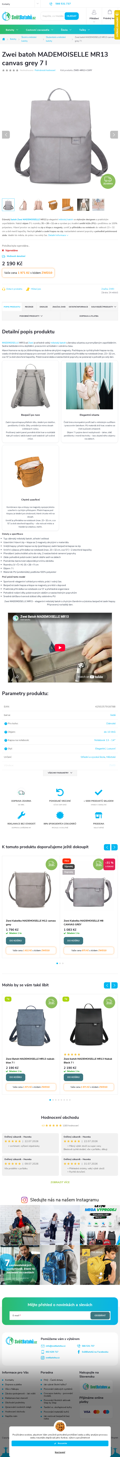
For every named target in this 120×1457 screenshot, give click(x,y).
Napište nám (11, 1416)
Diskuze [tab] (44, 307)
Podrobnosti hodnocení (45, 70)
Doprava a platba (13, 1384)
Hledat (72, 16)
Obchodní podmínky (15, 1402)
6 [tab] (64, 1100)
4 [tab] (58, 1100)
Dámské (110, 723)
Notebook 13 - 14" (104, 740)
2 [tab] (60, 963)
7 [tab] (67, 1100)
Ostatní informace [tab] (78, 307)
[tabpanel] (31, 907)
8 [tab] (70, 1100)
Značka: (107, 289)
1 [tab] (57, 963)
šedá (112, 715)
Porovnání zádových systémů (58, 1389)
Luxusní (111, 748)
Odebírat (100, 1315)
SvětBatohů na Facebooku (95, 1351)
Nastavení (60, 1452)
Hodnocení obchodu (60, 1117)
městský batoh (66, 219)
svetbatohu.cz (53, 1357)
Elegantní (100, 748)
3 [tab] (63, 963)
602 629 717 (52, 1351)
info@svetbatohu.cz (55, 1345)
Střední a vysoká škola (93, 757)
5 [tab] (61, 1100)
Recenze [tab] (29, 307)
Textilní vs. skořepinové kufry (58, 1407)
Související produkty (102, 307)
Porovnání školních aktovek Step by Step (57, 1401)
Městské (110, 757)
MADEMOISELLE (31, 219)
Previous (107, 847)
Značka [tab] (58, 307)
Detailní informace (57, 235)
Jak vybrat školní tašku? (55, 1384)
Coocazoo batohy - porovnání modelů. (58, 1394)
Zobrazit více (60, 1182)
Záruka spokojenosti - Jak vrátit (20, 1393)
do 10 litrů (109, 732)
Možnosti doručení (16, 256)
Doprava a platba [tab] (89, 316)
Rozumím (61, 1443)
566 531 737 (88, 1345)
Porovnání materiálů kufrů (56, 1412)
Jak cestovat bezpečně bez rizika (57, 1417)
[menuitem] (12, 30)
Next (114, 847)
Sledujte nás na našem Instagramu (64, 1200)
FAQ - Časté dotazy (53, 1380)
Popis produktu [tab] (12, 307)
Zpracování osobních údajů (18, 1407)
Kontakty (6, 4)
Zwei (30, 342)
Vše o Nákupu (12, 1389)
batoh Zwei (16, 219)
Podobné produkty (29, 316)
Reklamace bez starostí (16, 1398)
